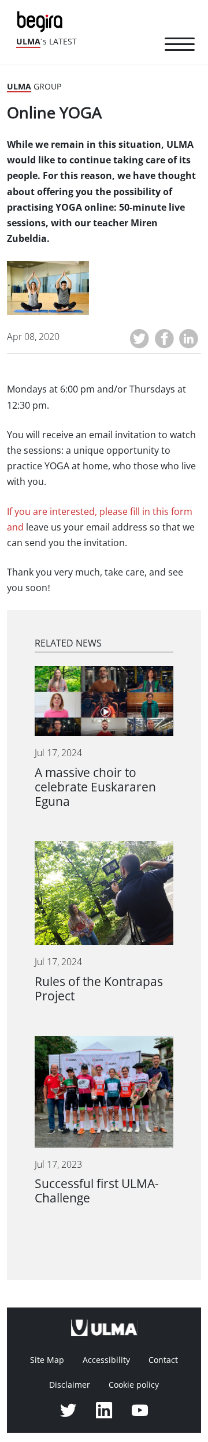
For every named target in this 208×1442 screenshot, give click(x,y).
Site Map (47, 1360)
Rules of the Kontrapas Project (99, 989)
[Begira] (42, 20)
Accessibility (106, 1360)
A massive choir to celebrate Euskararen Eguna (95, 787)
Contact (163, 1360)
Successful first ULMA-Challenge (97, 1191)
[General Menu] (179, 46)
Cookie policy (134, 1384)
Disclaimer (69, 1384)
